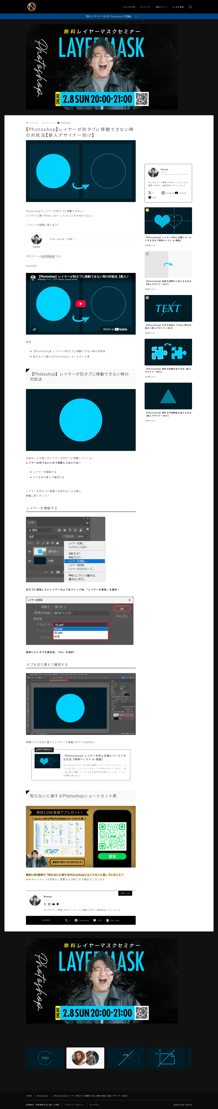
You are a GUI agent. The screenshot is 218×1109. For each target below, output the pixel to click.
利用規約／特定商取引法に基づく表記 (42, 1104)
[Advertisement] (168, 140)
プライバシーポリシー (74, 1104)
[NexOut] (31, 6)
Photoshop (65, 123)
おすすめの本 (129, 7)
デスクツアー (146, 7)
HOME (29, 1095)
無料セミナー (162, 7)
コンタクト (95, 1104)
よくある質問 (178, 7)
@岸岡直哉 (48, 256)
